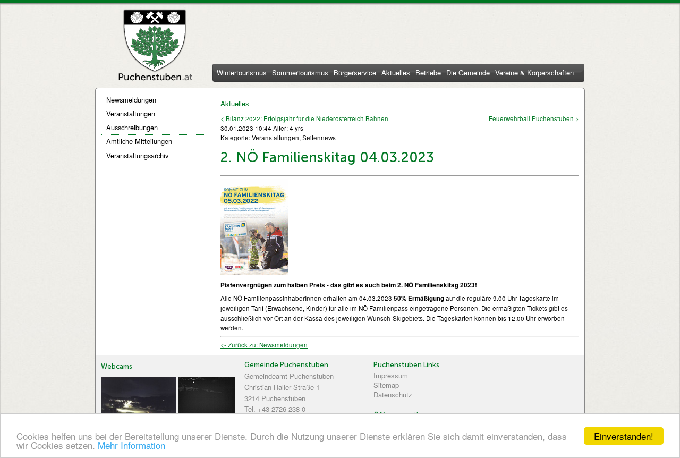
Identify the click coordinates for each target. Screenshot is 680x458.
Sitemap (386, 385)
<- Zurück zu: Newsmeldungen (264, 345)
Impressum (390, 375)
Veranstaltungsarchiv (137, 155)
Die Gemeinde (468, 73)
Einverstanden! (623, 436)
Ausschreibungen (132, 127)
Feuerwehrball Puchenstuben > (534, 118)
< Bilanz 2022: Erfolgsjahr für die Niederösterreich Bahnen (304, 118)
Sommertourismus (300, 73)
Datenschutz (392, 394)
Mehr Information (131, 445)
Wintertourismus (242, 73)
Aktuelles (395, 73)
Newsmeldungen (131, 100)
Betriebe (428, 73)
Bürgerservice (355, 73)
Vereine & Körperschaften (534, 73)
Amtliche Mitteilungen (139, 141)
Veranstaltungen (130, 113)
